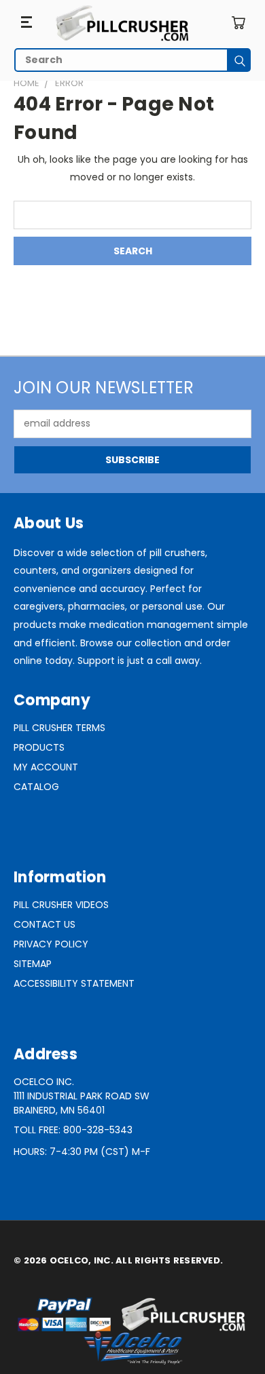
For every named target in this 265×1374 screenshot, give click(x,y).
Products (39, 747)
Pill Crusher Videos (61, 904)
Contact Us (44, 924)
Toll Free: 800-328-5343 (73, 1130)
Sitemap (33, 963)
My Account (46, 767)
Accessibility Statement (74, 983)
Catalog (36, 786)
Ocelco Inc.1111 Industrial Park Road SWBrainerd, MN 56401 (81, 1096)
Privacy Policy (51, 944)
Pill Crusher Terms (59, 727)
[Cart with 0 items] (238, 23)
